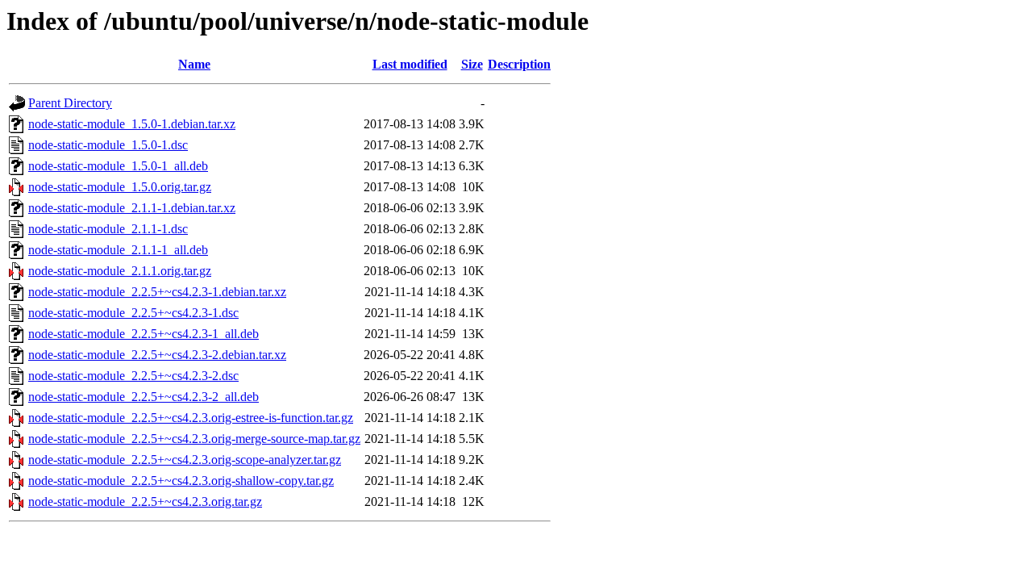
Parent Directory (70, 103)
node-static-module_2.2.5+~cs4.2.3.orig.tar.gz (145, 501)
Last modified (409, 64)
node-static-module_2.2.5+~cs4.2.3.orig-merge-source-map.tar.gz (194, 438)
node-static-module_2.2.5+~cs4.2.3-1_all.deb (143, 334)
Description (519, 64)
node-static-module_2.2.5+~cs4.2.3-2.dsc (133, 375)
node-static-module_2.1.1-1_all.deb (118, 250)
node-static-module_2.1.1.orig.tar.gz (119, 271)
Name (194, 64)
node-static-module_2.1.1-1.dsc (108, 229)
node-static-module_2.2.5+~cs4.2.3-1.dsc (133, 313)
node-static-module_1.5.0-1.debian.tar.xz (131, 124)
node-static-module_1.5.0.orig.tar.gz (119, 187)
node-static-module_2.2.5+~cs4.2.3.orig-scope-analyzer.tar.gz (184, 459)
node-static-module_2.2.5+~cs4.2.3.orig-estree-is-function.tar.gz (190, 417)
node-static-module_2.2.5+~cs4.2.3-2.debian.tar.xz (157, 355)
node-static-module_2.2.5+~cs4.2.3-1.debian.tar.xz (157, 292)
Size (472, 64)
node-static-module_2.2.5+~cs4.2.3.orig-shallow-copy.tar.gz (181, 480)
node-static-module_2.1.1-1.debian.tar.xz (131, 208)
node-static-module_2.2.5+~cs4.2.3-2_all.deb (143, 396)
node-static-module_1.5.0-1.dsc (108, 145)
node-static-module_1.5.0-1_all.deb (118, 166)
